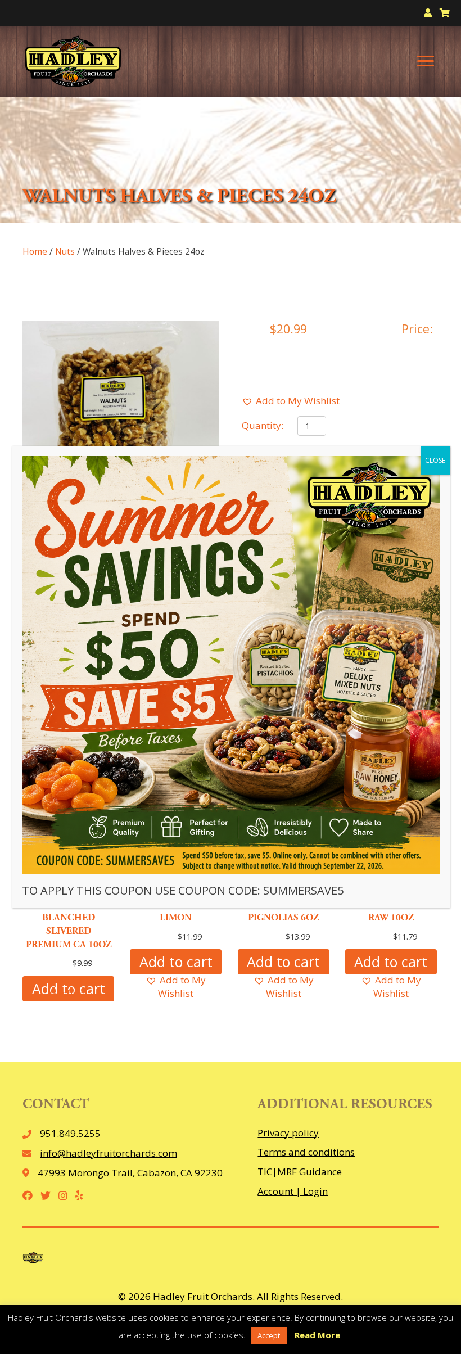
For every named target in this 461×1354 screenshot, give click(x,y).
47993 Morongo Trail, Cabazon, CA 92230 (130, 1172)
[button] (291, 401)
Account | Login (292, 1191)
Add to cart (176, 961)
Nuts (65, 251)
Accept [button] (268, 1335)
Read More (317, 1335)
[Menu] (426, 61)
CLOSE (435, 460)
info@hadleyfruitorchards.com (108, 1153)
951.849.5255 (70, 1133)
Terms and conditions (306, 1151)
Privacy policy (288, 1132)
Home (34, 251)
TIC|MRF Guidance (299, 1171)
